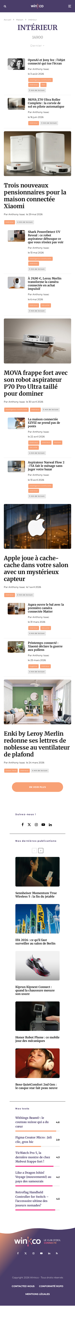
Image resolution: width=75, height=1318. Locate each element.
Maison (57, 442)
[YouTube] (41, 1253)
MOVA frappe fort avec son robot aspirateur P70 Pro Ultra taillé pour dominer (36, 383)
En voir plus (37, 787)
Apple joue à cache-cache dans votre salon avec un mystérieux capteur (36, 568)
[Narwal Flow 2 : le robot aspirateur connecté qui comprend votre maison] (16, 466)
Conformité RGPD (51, 1286)
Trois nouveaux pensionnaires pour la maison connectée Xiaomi (35, 196)
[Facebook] (18, 1253)
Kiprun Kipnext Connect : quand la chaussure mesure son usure (35, 990)
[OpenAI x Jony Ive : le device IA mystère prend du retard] (16, 64)
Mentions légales (37, 1294)
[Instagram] (33, 1253)
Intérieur (34, 85)
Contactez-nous (23, 1286)
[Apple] (37, 526)
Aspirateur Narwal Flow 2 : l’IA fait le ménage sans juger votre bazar (46, 466)
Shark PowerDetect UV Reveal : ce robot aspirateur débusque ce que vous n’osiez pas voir (45, 237)
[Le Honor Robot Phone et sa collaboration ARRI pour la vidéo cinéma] (37, 1016)
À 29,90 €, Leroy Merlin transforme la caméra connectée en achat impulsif (44, 284)
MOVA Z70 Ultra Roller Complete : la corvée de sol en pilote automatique (46, 103)
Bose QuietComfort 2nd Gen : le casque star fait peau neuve (36, 1086)
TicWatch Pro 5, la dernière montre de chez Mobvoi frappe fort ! (32, 1157)
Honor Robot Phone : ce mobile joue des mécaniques (37, 1039)
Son (43, 85)
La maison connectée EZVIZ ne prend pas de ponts (44, 423)
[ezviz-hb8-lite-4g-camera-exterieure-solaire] (16, 423)
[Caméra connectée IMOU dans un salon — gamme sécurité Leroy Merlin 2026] (16, 282)
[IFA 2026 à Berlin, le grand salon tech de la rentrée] (37, 919)
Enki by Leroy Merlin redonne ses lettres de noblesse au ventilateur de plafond (37, 744)
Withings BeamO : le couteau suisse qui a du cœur (32, 1122)
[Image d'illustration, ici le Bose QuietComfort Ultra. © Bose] (37, 1063)
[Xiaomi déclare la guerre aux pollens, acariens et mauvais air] (16, 647)
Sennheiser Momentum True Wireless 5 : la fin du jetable (36, 894)
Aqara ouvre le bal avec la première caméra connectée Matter (46, 608)
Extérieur (34, 442)
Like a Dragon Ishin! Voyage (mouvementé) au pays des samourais (33, 1177)
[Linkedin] (49, 1253)
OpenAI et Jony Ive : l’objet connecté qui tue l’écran (46, 61)
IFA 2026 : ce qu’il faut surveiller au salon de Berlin (35, 941)
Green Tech (11, 770)
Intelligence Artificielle (40, 80)
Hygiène (33, 666)
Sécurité (46, 305)
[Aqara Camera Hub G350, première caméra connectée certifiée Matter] (16, 608)
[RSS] (57, 1253)
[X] (26, 1253)
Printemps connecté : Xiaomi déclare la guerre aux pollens (45, 646)
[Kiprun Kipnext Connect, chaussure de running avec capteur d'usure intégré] (37, 965)
